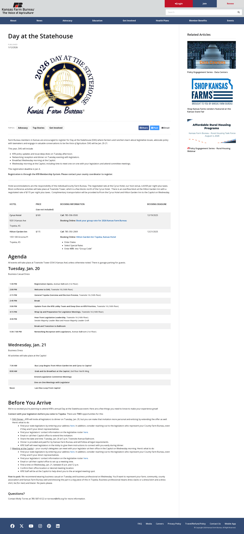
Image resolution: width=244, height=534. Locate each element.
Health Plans (162, 20)
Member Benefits (198, 20)
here (72, 425)
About (13, 20)
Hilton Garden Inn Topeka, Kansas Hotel (96, 237)
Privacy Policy (174, 523)
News (39, 20)
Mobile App (230, 523)
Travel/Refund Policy (195, 523)
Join (205, 3)
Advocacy (67, 20)
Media (149, 523)
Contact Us (215, 523)
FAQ (140, 523)
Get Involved (129, 20)
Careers (160, 523)
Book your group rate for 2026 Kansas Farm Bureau (101, 220)
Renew (230, 3)
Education (97, 20)
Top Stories (38, 127)
